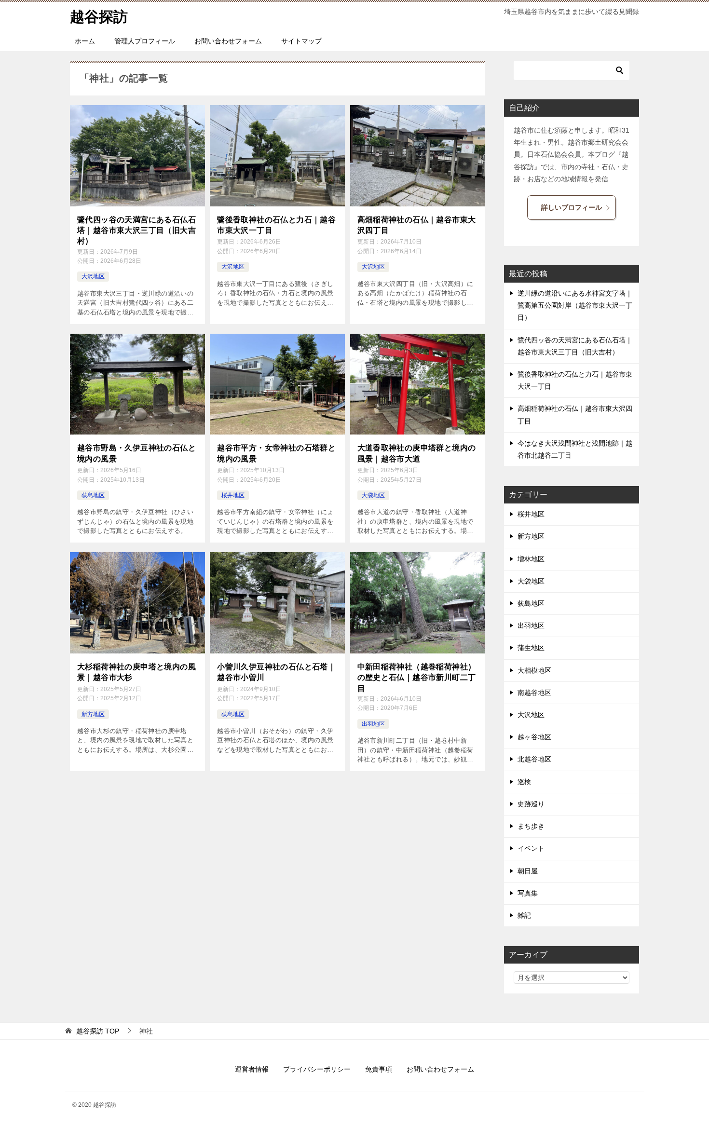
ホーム (85, 41)
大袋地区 (373, 495)
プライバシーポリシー (317, 1069)
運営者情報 (252, 1069)
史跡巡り (531, 804)
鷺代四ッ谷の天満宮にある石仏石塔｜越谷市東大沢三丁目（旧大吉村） (136, 230)
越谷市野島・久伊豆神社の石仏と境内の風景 (136, 453)
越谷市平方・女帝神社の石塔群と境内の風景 (276, 453)
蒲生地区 (531, 648)
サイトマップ (301, 41)
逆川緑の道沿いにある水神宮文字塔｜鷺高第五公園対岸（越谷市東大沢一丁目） (575, 305)
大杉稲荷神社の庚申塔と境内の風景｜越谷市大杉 (136, 672)
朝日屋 (528, 871)
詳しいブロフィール (571, 207)
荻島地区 (93, 495)
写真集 (528, 893)
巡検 (524, 782)
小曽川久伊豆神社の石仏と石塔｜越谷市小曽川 (276, 672)
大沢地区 (93, 276)
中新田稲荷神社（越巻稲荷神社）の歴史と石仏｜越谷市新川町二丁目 (416, 678)
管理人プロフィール (144, 41)
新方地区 (93, 714)
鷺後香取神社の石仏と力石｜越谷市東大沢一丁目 (276, 225)
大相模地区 (534, 670)
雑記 (524, 915)
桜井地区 (233, 495)
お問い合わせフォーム (228, 41)
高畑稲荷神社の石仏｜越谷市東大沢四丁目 (416, 225)
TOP (97, 1031)
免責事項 (378, 1069)
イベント (531, 848)
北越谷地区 (534, 759)
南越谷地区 (534, 692)
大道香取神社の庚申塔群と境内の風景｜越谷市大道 (416, 453)
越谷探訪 (99, 17)
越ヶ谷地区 (534, 737)
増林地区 (531, 559)
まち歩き (531, 826)
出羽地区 (373, 723)
